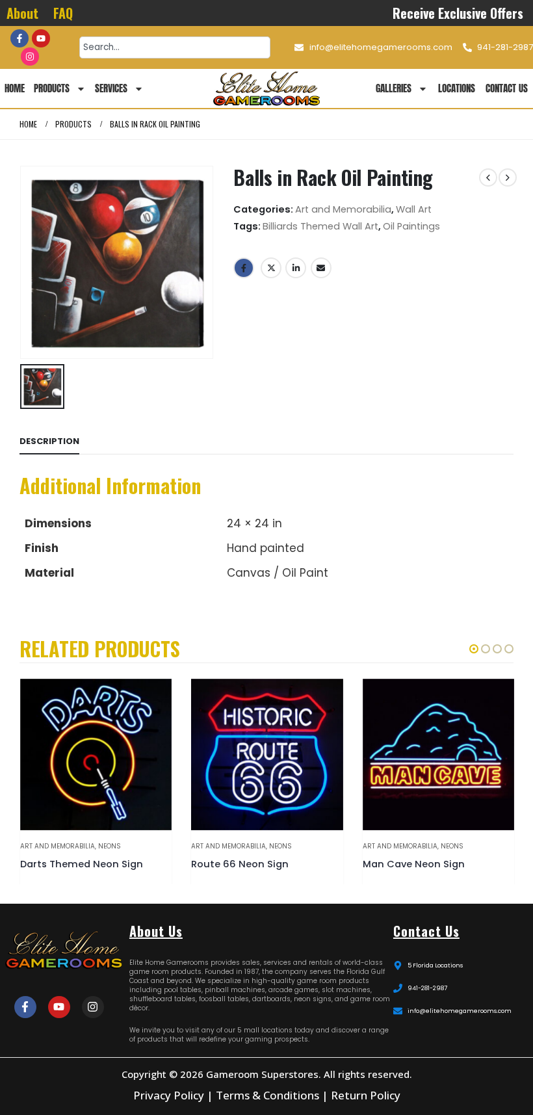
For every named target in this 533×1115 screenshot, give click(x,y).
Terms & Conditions (267, 1095)
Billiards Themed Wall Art (320, 226)
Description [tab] (49, 441)
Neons (109, 846)
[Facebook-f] (19, 38)
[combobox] (174, 47)
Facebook (243, 267)
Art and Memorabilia (343, 209)
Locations (456, 88)
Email (321, 267)
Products (52, 88)
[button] (474, 649)
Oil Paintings (411, 226)
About (22, 13)
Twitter (271, 267)
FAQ (63, 13)
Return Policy (365, 1095)
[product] (96, 754)
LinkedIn (295, 267)
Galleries (393, 88)
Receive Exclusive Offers (458, 13)
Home (15, 88)
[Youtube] (41, 38)
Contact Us (507, 88)
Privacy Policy (168, 1095)
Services (111, 88)
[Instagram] (30, 56)
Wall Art (414, 209)
